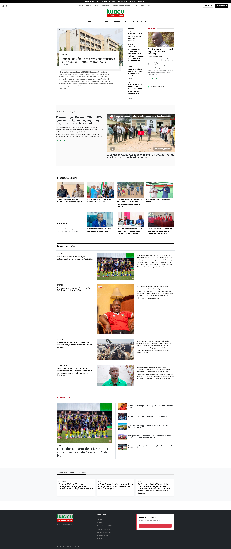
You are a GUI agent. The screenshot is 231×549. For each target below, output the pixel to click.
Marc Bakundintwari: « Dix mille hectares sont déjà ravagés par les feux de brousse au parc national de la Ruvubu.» (74, 372)
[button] (6, 5)
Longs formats (92, 6)
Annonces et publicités (104, 532)
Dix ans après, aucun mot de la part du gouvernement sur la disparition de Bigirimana (141, 156)
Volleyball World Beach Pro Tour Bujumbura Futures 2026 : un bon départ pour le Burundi (149, 436)
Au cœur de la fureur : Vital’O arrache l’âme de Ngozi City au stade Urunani (136, 72)
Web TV (81, 6)
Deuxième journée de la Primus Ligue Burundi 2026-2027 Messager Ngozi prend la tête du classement (135, 90)
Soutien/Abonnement (103, 529)
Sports (144, 22)
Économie (117, 22)
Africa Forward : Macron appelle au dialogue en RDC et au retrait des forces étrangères (115, 486)
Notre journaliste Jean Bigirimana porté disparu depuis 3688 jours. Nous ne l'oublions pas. (115, 1)
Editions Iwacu (146, 6)
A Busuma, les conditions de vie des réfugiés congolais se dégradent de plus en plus (75, 345)
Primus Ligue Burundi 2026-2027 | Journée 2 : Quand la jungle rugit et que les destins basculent (79, 120)
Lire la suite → (153, 78)
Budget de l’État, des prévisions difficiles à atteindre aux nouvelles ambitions (89, 60)
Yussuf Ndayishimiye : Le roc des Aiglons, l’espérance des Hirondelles (150, 446)
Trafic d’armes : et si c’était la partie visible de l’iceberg (161, 51)
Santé (126, 22)
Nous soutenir (221, 6)
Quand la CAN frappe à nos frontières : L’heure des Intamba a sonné (148, 426)
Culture (135, 22)
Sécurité (107, 22)
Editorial (99, 519)
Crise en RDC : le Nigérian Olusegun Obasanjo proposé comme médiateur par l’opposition (75, 486)
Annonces (208, 6)
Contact (99, 539)
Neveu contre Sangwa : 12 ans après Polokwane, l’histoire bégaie (73, 289)
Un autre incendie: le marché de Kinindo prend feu (135, 36)
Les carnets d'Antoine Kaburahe (125, 6)
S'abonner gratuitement (155, 526)
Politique (87, 22)
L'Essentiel (105, 6)
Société (98, 22)
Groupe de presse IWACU (105, 526)
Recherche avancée (103, 536)
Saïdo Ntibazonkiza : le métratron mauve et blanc (148, 416)
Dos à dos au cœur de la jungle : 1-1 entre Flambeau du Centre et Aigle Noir (75, 258)
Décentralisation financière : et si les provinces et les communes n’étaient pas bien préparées (130, 231)
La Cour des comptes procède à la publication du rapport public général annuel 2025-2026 (160, 231)
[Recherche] (3, 5)
